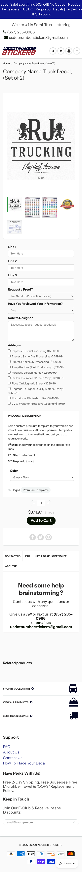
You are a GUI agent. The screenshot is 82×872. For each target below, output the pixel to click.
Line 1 (12, 247)
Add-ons (14, 345)
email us (43, 622)
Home (6, 63)
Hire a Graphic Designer (51, 556)
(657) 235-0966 (21, 32)
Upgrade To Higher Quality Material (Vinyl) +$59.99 (36, 391)
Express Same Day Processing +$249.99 (37, 356)
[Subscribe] (74, 822)
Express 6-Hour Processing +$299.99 (35, 351)
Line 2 (12, 261)
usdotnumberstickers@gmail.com (38, 37)
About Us (11, 566)
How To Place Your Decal (24, 763)
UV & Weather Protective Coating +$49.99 (38, 403)
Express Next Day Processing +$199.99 (36, 362)
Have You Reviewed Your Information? (35, 304)
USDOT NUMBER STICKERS (45, 844)
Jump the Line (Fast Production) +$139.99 (38, 367)
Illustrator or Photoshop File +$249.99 (35, 398)
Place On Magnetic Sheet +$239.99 (34, 383)
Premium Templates (36, 490)
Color (14, 471)
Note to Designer (20, 318)
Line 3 (12, 275)
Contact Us (12, 556)
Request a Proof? (20, 289)
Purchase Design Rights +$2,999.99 (34, 372)
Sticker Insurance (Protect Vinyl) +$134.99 (38, 378)
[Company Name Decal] (41, 146)
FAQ (27, 556)
